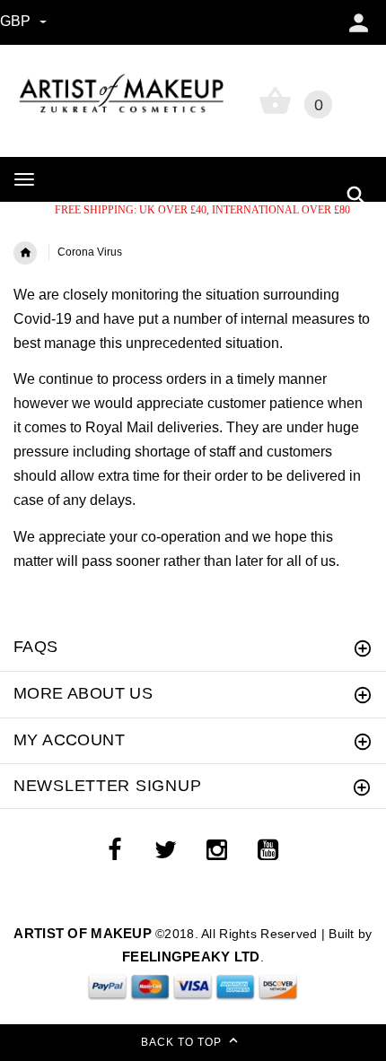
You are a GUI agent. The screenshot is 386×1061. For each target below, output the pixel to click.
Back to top (183, 1042)
